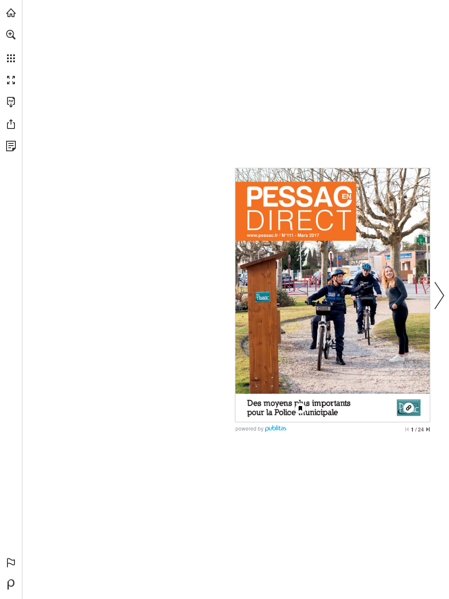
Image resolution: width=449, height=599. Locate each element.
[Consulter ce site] (262, 236)
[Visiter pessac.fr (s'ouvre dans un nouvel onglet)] (11, 13)
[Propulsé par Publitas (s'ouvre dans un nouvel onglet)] (11, 584)
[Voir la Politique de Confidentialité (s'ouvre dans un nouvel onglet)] (11, 146)
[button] (11, 35)
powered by (249, 428)
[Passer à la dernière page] (428, 429)
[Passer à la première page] (407, 429)
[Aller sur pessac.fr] (408, 408)
